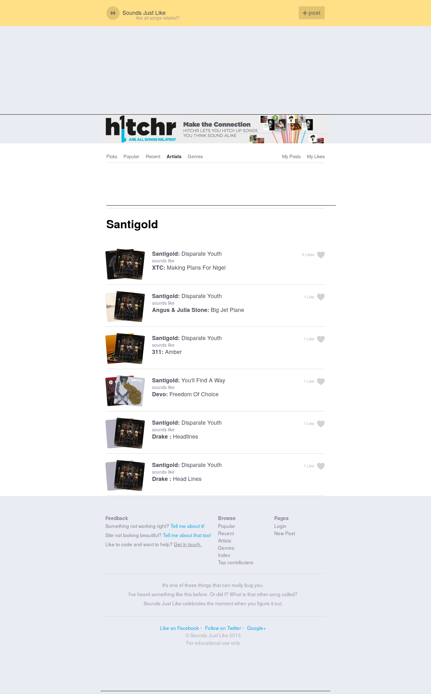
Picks (111, 156)
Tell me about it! (187, 525)
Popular (131, 156)
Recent (153, 156)
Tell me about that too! (187, 534)
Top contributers (235, 562)
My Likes (316, 156)
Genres (195, 156)
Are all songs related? (157, 18)
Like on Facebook (179, 627)
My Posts (291, 156)
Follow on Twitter (223, 627)
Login (280, 525)
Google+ (256, 627)
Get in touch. (188, 544)
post (314, 12)
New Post (284, 532)
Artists (174, 156)
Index (224, 554)
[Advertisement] (215, 70)
